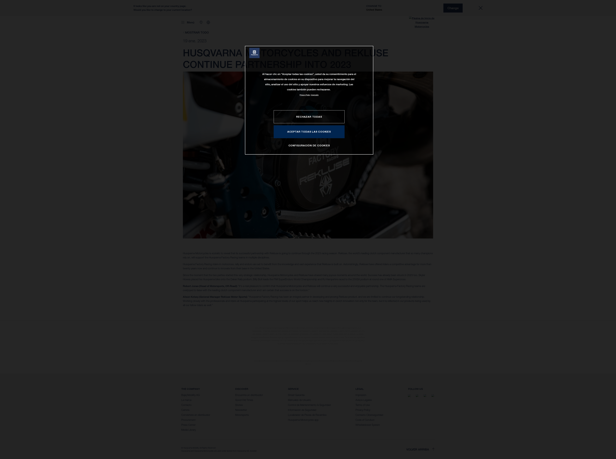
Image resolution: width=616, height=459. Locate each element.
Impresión (315, 95)
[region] (309, 100)
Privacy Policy (305, 95)
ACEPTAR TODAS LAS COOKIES (309, 131)
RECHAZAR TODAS (309, 116)
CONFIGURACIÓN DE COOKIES (309, 145)
